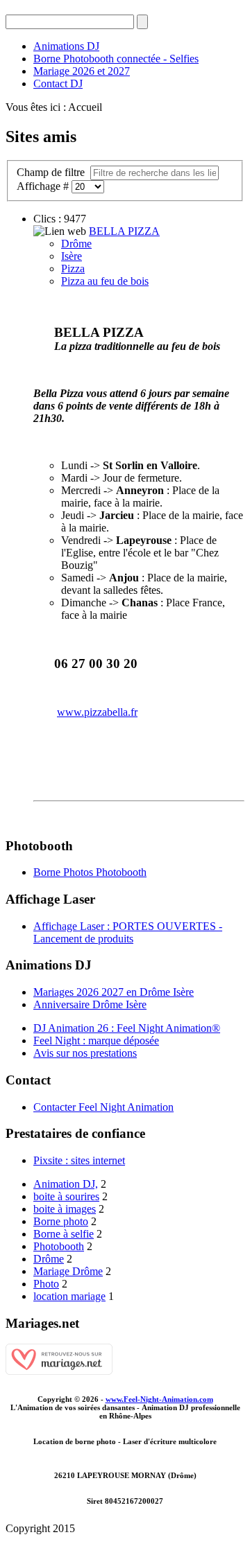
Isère (71, 256)
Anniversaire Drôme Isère (90, 1004)
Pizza (73, 268)
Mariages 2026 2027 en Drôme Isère (113, 992)
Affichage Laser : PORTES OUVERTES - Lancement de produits (127, 932)
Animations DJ (66, 46)
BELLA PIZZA (124, 231)
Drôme (76, 243)
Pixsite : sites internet (79, 1160)
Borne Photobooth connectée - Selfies (116, 58)
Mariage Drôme (68, 1271)
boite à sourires (66, 1196)
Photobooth (58, 1246)
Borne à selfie (63, 1234)
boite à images (64, 1209)
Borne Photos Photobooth (90, 872)
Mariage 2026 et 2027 (81, 71)
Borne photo (60, 1221)
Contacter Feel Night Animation (103, 1107)
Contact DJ (58, 83)
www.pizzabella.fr (97, 712)
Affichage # (44, 186)
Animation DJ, (65, 1184)
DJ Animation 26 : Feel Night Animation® (126, 1028)
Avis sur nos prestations (85, 1053)
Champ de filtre (52, 172)
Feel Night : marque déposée (96, 1040)
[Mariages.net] (59, 1371)
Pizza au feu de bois (105, 281)
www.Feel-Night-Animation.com (159, 1399)
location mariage (69, 1296)
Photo (46, 1284)
